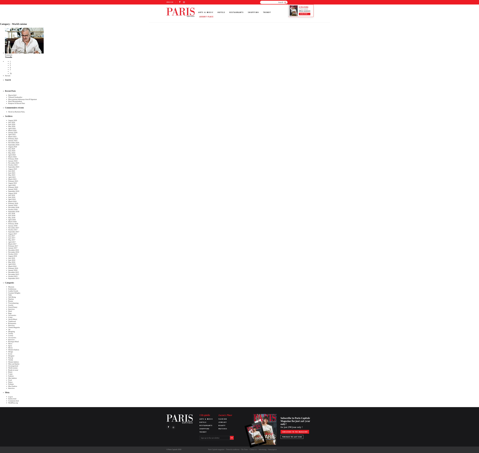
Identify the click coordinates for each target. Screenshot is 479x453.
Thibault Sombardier (15, 97)
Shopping (253, 12)
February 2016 (13, 268)
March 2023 (12, 179)
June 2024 (11, 151)
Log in (10, 397)
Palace (10, 382)
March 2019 (12, 201)
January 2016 (12, 270)
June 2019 (11, 197)
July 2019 (11, 195)
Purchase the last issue (292, 437)
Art (9, 329)
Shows (10, 348)
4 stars (10, 317)
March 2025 (12, 137)
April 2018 (12, 220)
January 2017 (12, 248)
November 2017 (13, 228)
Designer (11, 356)
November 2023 (13, 163)
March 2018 (12, 222)
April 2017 (12, 242)
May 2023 (11, 175)
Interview (11, 309)
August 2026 (12, 120)
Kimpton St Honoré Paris (16, 103)
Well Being (12, 297)
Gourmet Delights (14, 293)
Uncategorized (13, 366)
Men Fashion (12, 386)
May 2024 (11, 153)
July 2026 (11, 122)
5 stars (10, 374)
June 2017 (11, 238)
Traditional (12, 321)
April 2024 (12, 155)
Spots (10, 346)
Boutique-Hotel (13, 342)
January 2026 (12, 132)
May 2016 (11, 262)
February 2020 (13, 187)
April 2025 (12, 134)
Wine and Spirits (13, 364)
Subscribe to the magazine (295, 432)
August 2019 (12, 193)
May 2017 (11, 240)
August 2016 (12, 256)
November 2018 (13, 207)
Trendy (267, 12)
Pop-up (10, 358)
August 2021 (12, 183)
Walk (10, 295)
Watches (11, 299)
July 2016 (11, 258)
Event (10, 354)
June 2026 (11, 124)
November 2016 (13, 252)
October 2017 (12, 230)
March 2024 (12, 157)
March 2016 (12, 266)
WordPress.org (13, 403)
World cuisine (13, 368)
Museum (11, 287)
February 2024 (13, 159)
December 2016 (13, 250)
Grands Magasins (14, 327)
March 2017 (12, 244)
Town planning (13, 303)
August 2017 (12, 234)
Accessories (12, 315)
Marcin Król (12, 95)
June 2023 (11, 173)
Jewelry (10, 305)
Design (10, 352)
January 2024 (12, 161)
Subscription (272, 449)
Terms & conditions (232, 449)
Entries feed (12, 399)
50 (11, 73)
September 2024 (13, 145)
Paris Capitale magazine (216, 449)
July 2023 (11, 171)
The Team (244, 449)
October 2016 (12, 254)
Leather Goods (13, 291)
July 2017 (11, 236)
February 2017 (13, 246)
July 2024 (11, 149)
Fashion (11, 376)
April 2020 (12, 185)
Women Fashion (13, 350)
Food (10, 380)
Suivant (7, 76)
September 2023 (13, 167)
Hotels (221, 12)
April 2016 (12, 264)
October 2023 (12, 165)
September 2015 (13, 278)
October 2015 (12, 276)
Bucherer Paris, (20, 112)
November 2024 (13, 143)
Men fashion (12, 378)
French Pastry (12, 307)
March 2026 (12, 130)
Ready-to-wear (13, 370)
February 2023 (13, 181)
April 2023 (12, 177)
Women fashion (13, 362)
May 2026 (11, 126)
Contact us (253, 449)
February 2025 (13, 139)
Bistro (10, 372)
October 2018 (12, 209)
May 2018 (11, 218)
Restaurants (237, 12)
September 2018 (13, 211)
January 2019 (12, 205)
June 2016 (11, 260)
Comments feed (13, 401)
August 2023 (12, 169)
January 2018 (12, 226)
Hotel (10, 311)
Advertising (262, 449)
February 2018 (13, 224)
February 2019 (13, 203)
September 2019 (13, 191)
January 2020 (12, 189)
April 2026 (12, 128)
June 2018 (11, 215)
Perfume (11, 384)
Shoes (10, 344)
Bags (10, 313)
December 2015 (13, 272)
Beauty (10, 301)
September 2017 (13, 232)
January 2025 (12, 141)
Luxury (10, 335)
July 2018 (11, 213)
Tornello (8, 57)
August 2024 (12, 147)
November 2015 (13, 274)
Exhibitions (12, 289)
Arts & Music (205, 12)
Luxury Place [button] (206, 16)
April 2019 (12, 199)
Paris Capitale (173, 449)
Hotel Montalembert (15, 101)
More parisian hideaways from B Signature (22, 99)
